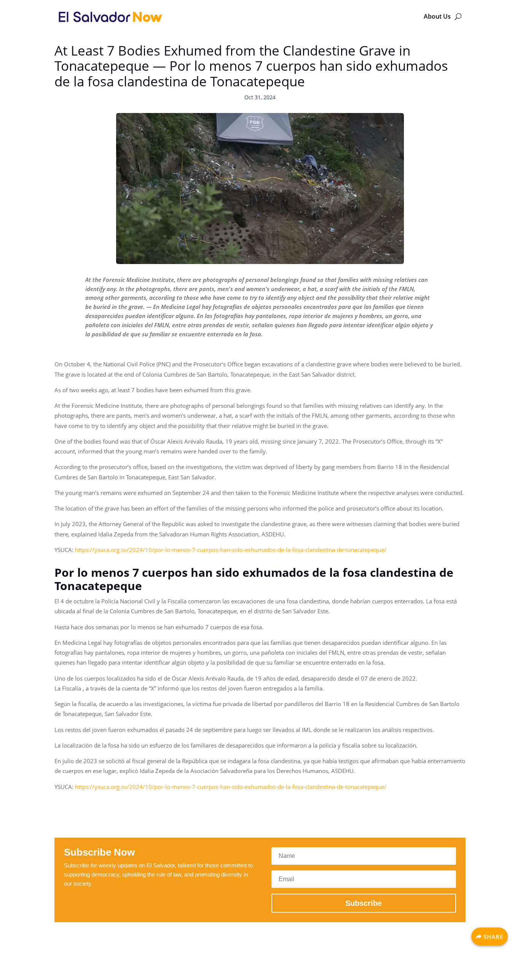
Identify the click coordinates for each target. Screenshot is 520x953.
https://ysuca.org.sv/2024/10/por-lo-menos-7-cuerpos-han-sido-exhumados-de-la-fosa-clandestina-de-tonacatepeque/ (230, 550)
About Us (437, 16)
